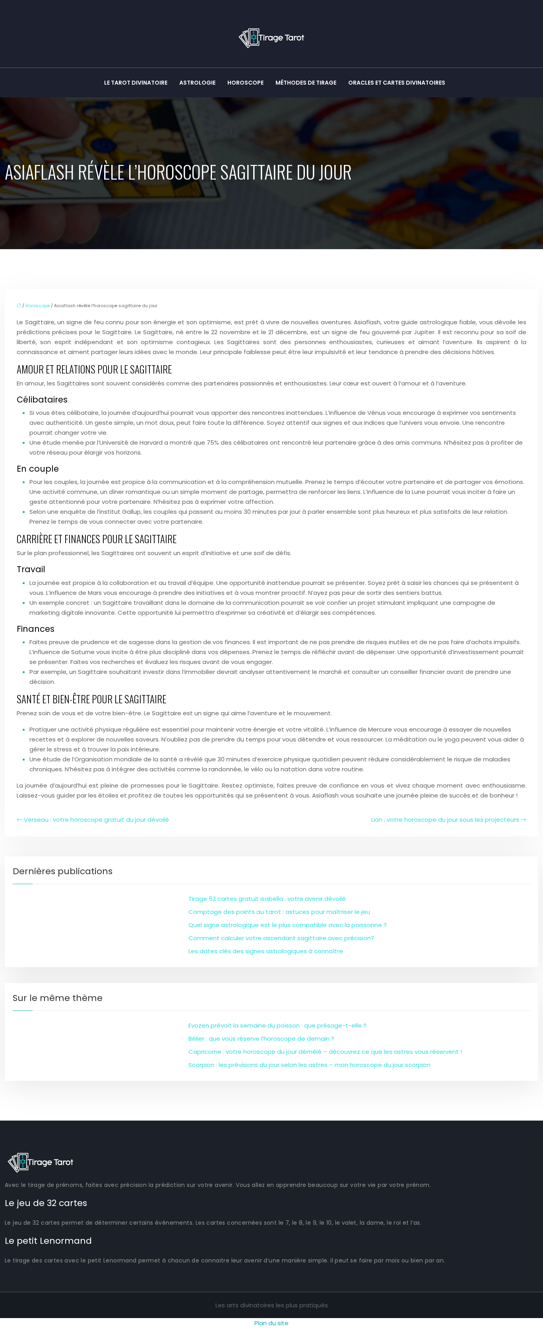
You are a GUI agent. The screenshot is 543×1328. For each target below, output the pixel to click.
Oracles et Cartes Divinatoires (396, 83)
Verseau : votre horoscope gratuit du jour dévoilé (96, 819)
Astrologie (197, 83)
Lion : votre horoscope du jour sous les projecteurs (445, 819)
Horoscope (245, 83)
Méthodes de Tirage (305, 83)
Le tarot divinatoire (135, 83)
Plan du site (271, 1323)
